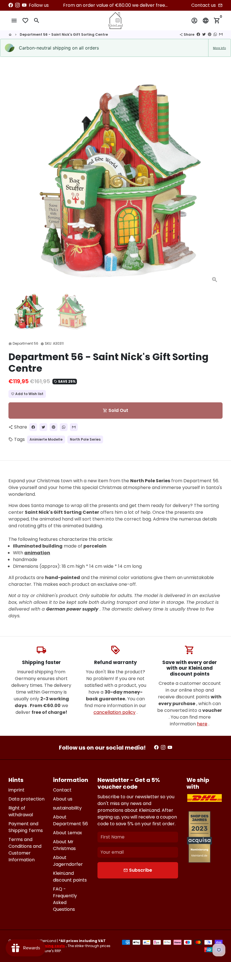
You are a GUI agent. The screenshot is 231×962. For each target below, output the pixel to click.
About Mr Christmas (64, 845)
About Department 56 (70, 820)
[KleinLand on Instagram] (17, 5)
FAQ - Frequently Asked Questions (65, 899)
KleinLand (48, 940)
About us (62, 799)
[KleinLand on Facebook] (10, 5)
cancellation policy (115, 712)
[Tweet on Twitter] (204, 34)
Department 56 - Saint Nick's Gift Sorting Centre (64, 34)
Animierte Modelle (46, 439)
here (202, 724)
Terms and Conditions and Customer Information (24, 849)
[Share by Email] (221, 34)
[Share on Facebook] (198, 34)
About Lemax (67, 832)
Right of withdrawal (20, 811)
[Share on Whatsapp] (215, 34)
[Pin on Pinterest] (209, 34)
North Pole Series (85, 439)
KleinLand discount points (70, 876)
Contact (62, 790)
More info (219, 48)
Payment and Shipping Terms (25, 827)
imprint (16, 790)
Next (215, 180)
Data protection (26, 799)
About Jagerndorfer (68, 860)
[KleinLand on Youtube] (24, 5)
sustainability (67, 808)
